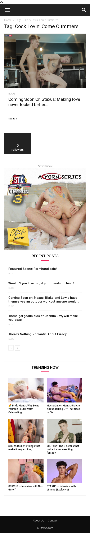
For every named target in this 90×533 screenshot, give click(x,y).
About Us (38, 520)
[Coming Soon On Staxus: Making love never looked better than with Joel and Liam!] (45, 61)
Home (8, 20)
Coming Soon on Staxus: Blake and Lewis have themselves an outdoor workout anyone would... (43, 299)
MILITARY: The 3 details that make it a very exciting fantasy (63, 449)
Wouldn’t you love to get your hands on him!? (41, 283)
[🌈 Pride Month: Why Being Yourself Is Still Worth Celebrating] (26, 390)
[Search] (84, 10)
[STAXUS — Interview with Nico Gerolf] (26, 471)
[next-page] (17, 348)
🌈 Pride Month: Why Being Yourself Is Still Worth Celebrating (23, 409)
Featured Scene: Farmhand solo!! (33, 269)
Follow (18, 134)
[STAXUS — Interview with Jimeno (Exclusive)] (64, 471)
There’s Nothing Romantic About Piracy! (37, 334)
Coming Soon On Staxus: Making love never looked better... (44, 102)
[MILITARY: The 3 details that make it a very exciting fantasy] (64, 431)
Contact (52, 520)
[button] (7, 10)
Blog (11, 93)
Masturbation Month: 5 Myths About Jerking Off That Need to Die (64, 409)
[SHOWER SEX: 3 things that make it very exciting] (26, 431)
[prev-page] (11, 348)
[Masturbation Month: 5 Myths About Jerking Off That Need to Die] (64, 390)
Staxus (12, 118)
